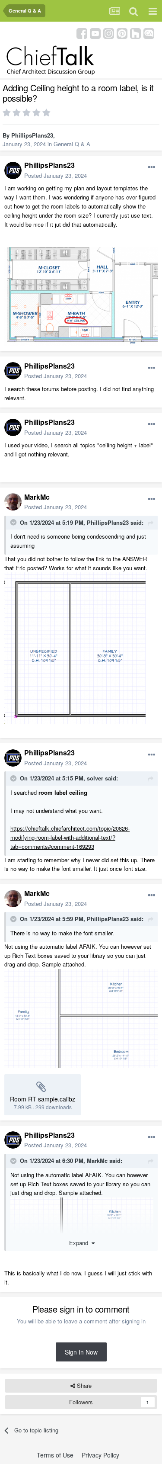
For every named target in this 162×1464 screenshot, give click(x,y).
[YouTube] (95, 32)
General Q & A (72, 144)
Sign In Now (81, 1352)
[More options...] (152, 167)
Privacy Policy (100, 1455)
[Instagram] (108, 32)
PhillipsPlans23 (32, 135)
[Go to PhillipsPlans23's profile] (13, 170)
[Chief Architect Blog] (148, 32)
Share (83, 1385)
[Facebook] (81, 32)
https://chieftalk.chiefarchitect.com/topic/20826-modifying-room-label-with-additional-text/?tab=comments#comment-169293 (70, 837)
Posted (55, 175)
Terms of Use (55, 1455)
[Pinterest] (122, 32)
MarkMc (37, 497)
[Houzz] (135, 32)
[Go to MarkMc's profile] (13, 501)
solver (95, 778)
